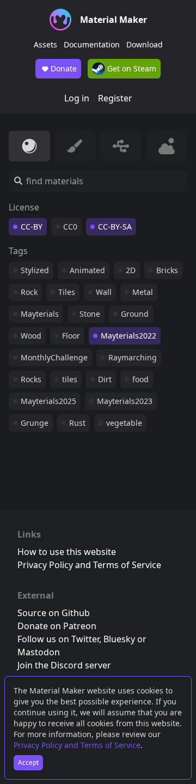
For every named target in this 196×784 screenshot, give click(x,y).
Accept (28, 762)
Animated (87, 270)
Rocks (31, 379)
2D (131, 270)
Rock (29, 292)
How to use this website (66, 552)
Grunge (34, 423)
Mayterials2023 (124, 401)
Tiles (66, 292)
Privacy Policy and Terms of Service (77, 745)
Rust (77, 423)
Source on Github (53, 613)
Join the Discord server (64, 665)
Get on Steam (130, 68)
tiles (69, 379)
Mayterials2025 (48, 401)
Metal (142, 292)
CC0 (70, 226)
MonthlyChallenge (54, 357)
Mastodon (38, 652)
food (140, 379)
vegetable (124, 423)
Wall (104, 292)
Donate (64, 68)
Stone (89, 314)
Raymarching (132, 357)
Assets (45, 44)
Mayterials (40, 314)
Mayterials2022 (128, 335)
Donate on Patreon (56, 626)
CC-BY (31, 226)
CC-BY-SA (115, 226)
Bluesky (119, 639)
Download (144, 44)
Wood (31, 335)
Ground (135, 314)
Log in (76, 98)
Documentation (92, 44)
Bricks (167, 270)
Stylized (35, 270)
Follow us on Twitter (58, 639)
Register (115, 98)
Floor (71, 335)
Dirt (105, 379)
